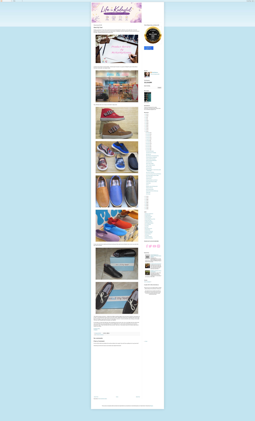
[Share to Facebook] (107, 333)
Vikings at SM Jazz (149, 187)
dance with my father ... (150, 163)
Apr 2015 (148, 145)
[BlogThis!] (105, 333)
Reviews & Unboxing (100, 334)
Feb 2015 (148, 148)
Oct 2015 (148, 135)
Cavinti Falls (148, 183)
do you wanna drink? (150, 189)
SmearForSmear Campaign (151, 152)
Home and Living (148, 220)
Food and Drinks (148, 217)
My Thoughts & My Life (149, 223)
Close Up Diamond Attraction (151, 160)
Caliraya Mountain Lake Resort (151, 180)
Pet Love (146, 227)
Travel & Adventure (148, 236)
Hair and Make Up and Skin (150, 219)
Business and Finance (149, 213)
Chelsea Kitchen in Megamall (151, 157)
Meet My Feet (148, 154)
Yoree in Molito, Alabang (150, 165)
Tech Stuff (147, 235)
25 (145, 115)
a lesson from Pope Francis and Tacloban (153, 173)
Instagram (95, 329)
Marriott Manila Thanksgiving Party (152, 155)
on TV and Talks (148, 224)
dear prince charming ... (150, 172)
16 (145, 129)
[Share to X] (106, 333)
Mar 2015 (148, 146)
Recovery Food (149, 166)
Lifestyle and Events (148, 221)
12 (145, 199)
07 (145, 207)
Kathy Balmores (155, 72)
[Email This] (103, 333)
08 (145, 205)
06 (145, 208)
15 (145, 131)
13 (145, 197)
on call (147, 184)
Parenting (147, 225)
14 (145, 196)
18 (145, 126)
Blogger (151, 405)
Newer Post (96, 396)
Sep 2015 (148, 137)
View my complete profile (154, 74)
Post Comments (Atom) (103, 398)
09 (145, 204)
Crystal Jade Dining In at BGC (151, 181)
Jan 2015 (148, 149)
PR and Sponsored (148, 228)
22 (145, 120)
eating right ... (148, 192)
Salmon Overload (149, 176)
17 (145, 128)
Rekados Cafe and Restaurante (152, 186)
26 (145, 114)
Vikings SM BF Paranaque (151, 158)
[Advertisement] (117, 385)
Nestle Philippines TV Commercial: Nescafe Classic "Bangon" (156, 255)
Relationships (147, 229)
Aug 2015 (148, 138)
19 (145, 125)
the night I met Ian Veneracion (156, 263)
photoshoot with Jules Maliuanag (152, 190)
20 (145, 123)
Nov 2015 (148, 134)
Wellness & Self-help (149, 238)
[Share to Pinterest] (108, 333)
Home (117, 396)
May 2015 (148, 143)
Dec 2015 (148, 132)
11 (145, 201)
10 (145, 202)
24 (145, 117)
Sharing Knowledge (148, 232)
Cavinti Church (148, 178)
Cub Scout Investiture (150, 151)
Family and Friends (148, 216)
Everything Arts (147, 215)
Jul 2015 (148, 140)
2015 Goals (148, 194)
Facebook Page (97, 328)
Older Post (138, 396)
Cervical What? (149, 168)
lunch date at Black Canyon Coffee (152, 175)
